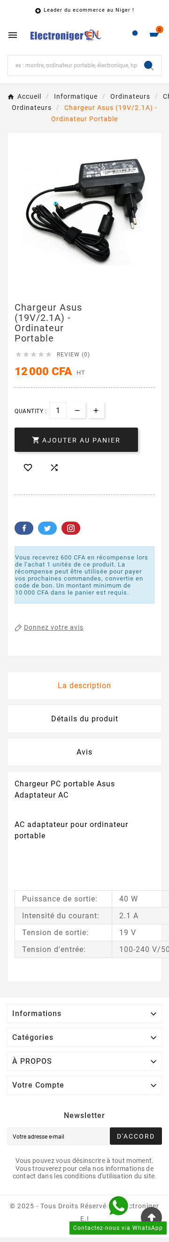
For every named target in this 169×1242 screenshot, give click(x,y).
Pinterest (70, 528)
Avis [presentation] (84, 752)
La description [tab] (84, 685)
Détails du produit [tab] (84, 718)
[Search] (149, 65)
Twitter (47, 528)
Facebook (24, 528)
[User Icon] (135, 35)
